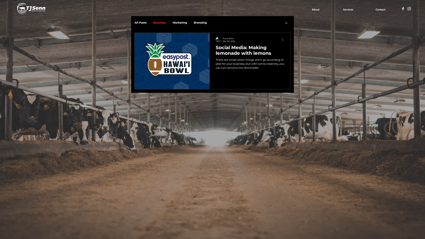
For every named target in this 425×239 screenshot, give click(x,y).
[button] (286, 23)
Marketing (180, 22)
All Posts (140, 22)
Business (159, 22)
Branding (200, 22)
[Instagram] (409, 8)
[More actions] (284, 40)
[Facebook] (403, 8)
